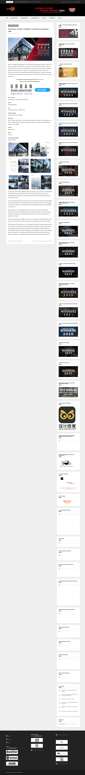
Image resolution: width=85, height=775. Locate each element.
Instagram (9, 739)
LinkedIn (9, 736)
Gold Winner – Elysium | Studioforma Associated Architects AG (70, 703)
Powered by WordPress (9, 772)
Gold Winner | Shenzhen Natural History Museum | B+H (42, 241)
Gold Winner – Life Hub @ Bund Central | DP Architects (69, 691)
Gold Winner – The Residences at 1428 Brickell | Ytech (70, 707)
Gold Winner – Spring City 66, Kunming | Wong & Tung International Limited (69, 695)
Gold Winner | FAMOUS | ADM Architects (15, 241)
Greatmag (17, 772)
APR (8, 33)
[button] (63, 1)
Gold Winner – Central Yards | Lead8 (20, 1)
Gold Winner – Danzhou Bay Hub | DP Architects (70, 711)
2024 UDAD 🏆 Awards (13, 25)
